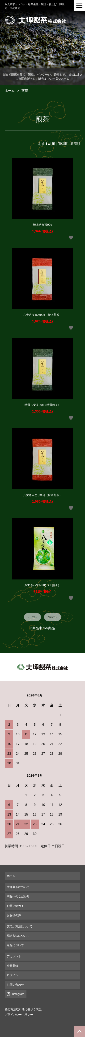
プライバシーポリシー (19, 1014)
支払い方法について (19, 926)
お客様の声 (14, 915)
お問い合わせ (15, 984)
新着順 (75, 144)
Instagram (18, 994)
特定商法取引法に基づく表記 (23, 1009)
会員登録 (12, 965)
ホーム (10, 90)
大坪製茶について (18, 887)
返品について (15, 945)
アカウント (14, 956)
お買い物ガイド (17, 906)
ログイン (12, 975)
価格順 (63, 144)
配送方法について (18, 935)
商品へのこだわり (18, 896)
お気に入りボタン (71, 238)
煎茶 (24, 90)
